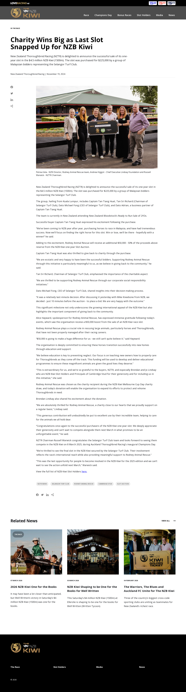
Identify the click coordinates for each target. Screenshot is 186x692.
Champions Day (103, 15)
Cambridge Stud (105, 484)
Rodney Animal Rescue (83, 484)
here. (84, 471)
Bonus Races (124, 15)
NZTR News (42, 484)
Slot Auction (123, 484)
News (172, 15)
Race (86, 15)
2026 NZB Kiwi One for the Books (34, 587)
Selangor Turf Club (60, 484)
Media (159, 15)
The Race (16, 28)
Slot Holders (143, 15)
